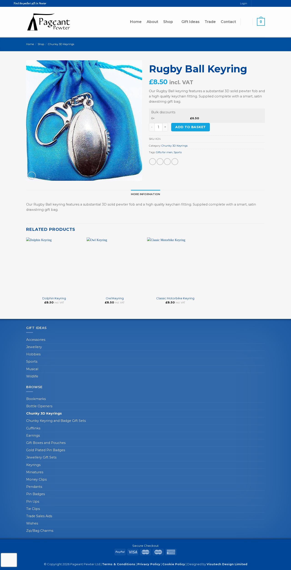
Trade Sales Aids (39, 516)
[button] (246, 21)
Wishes (32, 523)
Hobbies (33, 354)
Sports (178, 152)
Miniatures (34, 472)
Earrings (33, 435)
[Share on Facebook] (152, 161)
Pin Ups (32, 501)
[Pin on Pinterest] (174, 161)
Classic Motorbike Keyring (175, 298)
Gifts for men (164, 152)
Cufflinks (33, 428)
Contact (228, 22)
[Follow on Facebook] (255, 3)
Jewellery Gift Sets (41, 457)
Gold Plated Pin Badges (45, 450)
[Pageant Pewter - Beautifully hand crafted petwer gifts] (49, 21)
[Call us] (263, 3)
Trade (210, 22)
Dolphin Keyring (54, 298)
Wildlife (32, 376)
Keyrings (33, 465)
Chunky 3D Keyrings (61, 44)
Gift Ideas (190, 22)
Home (136, 22)
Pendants (34, 487)
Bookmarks (36, 399)
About (152, 22)
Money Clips (36, 479)
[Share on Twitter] (160, 161)
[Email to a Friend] (167, 161)
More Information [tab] (145, 194)
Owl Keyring (115, 298)
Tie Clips (33, 509)
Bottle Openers (39, 406)
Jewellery (34, 347)
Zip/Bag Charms (39, 531)
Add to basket (190, 127)
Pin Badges (35, 494)
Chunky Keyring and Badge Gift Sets (56, 421)
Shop (168, 22)
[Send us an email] (259, 3)
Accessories (35, 340)
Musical (32, 369)
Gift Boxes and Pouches (45, 443)
